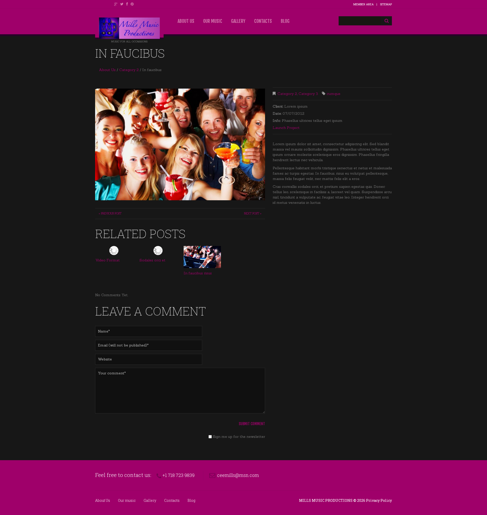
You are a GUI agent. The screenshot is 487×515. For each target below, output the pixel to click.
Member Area (363, 4)
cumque (333, 93)
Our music (212, 21)
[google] (115, 4)
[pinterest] (132, 4)
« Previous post (110, 213)
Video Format (107, 260)
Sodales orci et (152, 260)
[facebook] (127, 4)
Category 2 (129, 70)
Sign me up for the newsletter (238, 436)
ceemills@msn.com (238, 475)
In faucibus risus (198, 273)
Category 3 (308, 93)
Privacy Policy (379, 500)
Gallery (238, 21)
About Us (186, 21)
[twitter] (122, 4)
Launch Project (286, 127)
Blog (285, 21)
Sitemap (386, 4)
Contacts (263, 21)
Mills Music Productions (326, 500)
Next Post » (253, 213)
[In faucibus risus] (202, 257)
